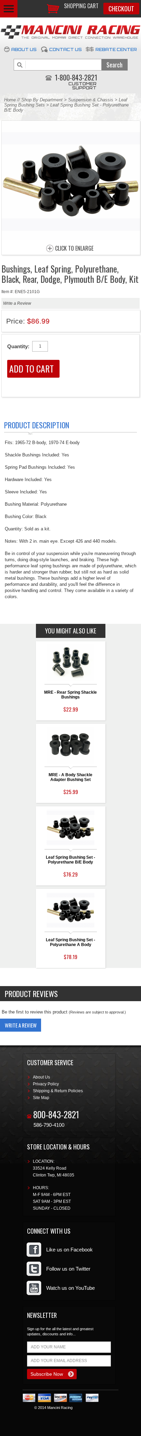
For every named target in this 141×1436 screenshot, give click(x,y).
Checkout (121, 8)
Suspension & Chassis (91, 99)
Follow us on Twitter (68, 1269)
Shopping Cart (81, 6)
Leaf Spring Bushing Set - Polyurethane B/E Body (70, 860)
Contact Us (65, 49)
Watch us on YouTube (70, 1288)
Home (10, 99)
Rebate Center (116, 49)
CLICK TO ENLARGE (74, 248)
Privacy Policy (46, 1084)
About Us (24, 49)
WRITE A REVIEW (21, 1025)
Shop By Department (42, 99)
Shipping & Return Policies (58, 1090)
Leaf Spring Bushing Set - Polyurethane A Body (70, 942)
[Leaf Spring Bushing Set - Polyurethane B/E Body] (71, 238)
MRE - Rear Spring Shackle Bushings (70, 695)
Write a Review (17, 303)
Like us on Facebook (69, 1249)
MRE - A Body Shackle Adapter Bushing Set (70, 777)
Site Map (41, 1097)
